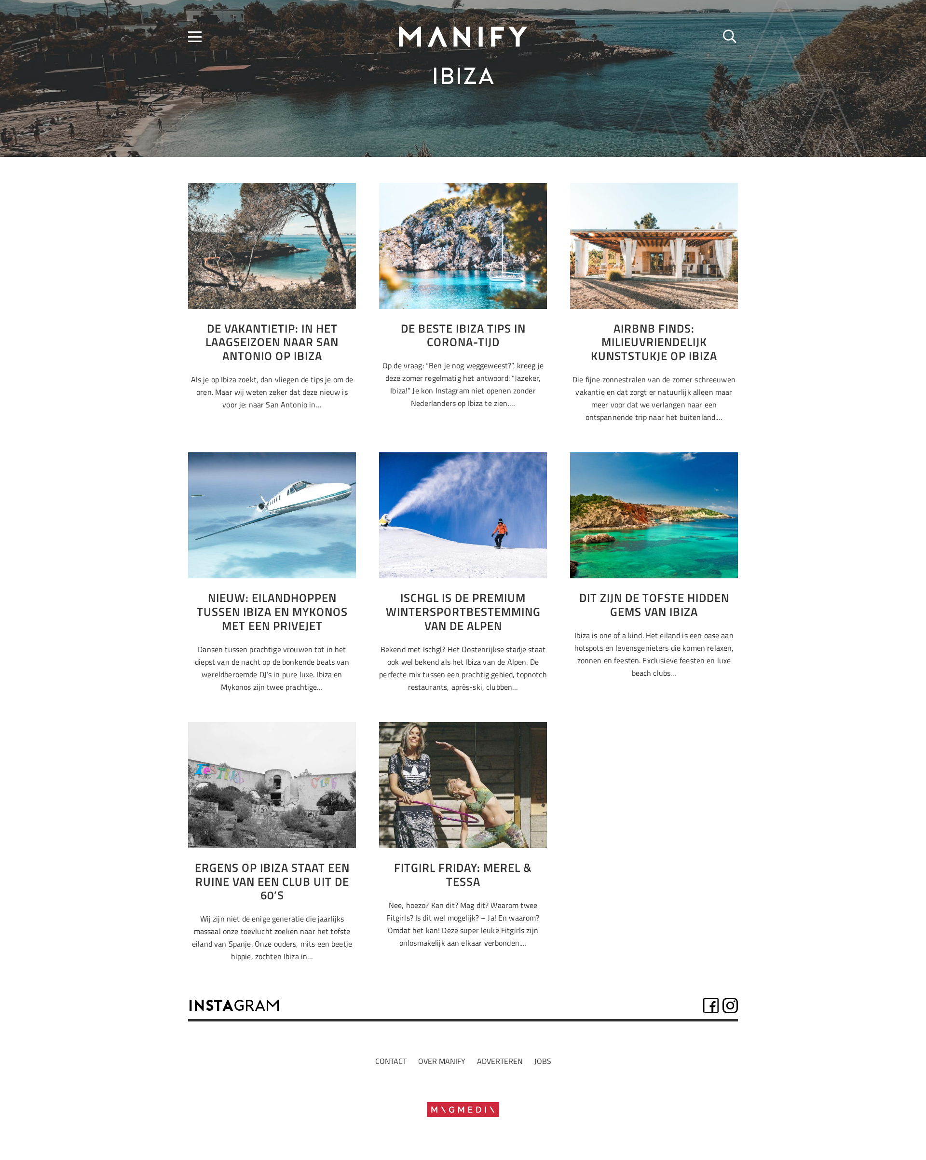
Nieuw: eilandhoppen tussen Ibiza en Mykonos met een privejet (272, 611)
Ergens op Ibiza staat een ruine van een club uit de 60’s (272, 881)
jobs (542, 1061)
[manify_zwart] (463, 37)
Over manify (441, 1061)
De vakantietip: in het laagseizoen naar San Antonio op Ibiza (272, 342)
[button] (195, 36)
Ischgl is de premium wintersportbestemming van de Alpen (463, 611)
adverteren (500, 1061)
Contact (391, 1061)
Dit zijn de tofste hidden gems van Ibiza (654, 604)
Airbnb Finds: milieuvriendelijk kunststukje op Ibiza (654, 342)
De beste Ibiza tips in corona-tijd (463, 335)
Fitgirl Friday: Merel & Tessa (463, 874)
